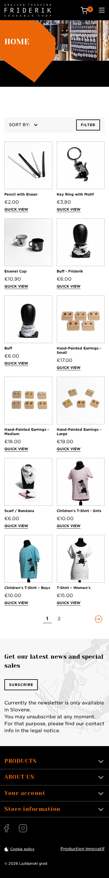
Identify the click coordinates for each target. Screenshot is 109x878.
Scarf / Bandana (19, 511)
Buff (8, 348)
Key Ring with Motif (75, 194)
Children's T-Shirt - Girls (79, 511)
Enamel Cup (15, 271)
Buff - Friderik (70, 271)
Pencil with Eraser (20, 194)
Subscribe (21, 684)
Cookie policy (22, 849)
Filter (88, 125)
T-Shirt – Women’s (73, 588)
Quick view (16, 209)
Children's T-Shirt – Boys (27, 588)
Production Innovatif (82, 848)
